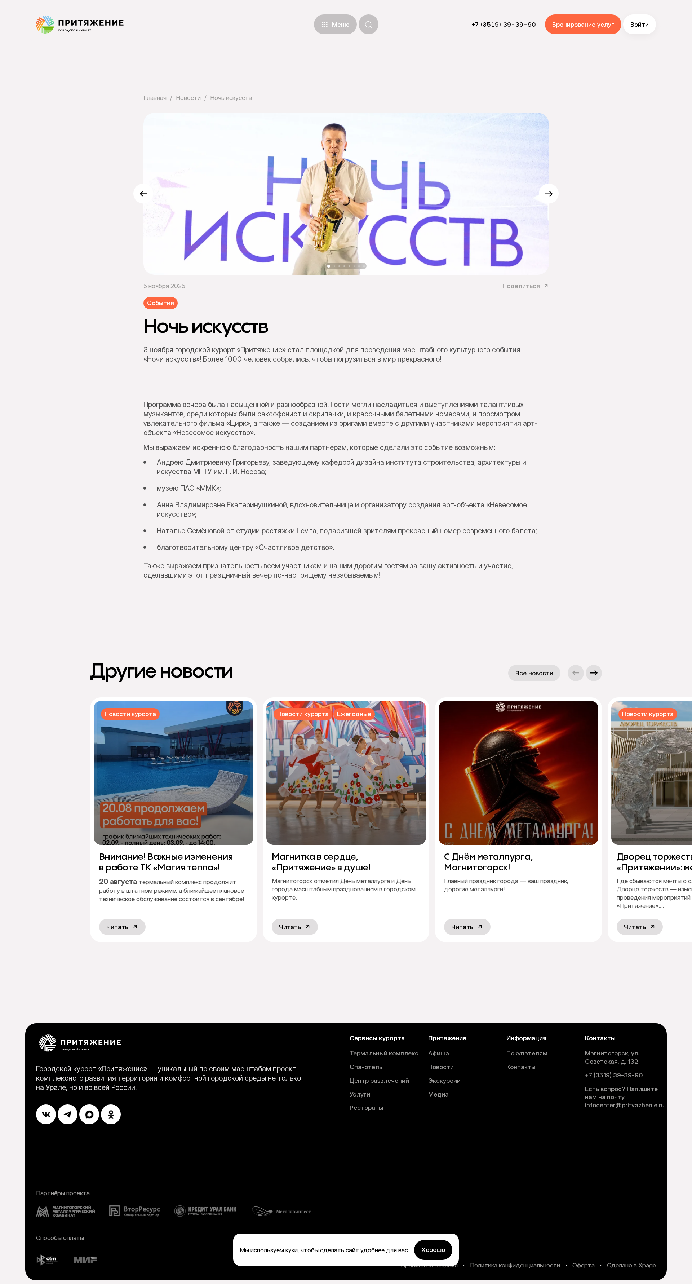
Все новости (534, 673)
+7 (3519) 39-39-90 (614, 1075)
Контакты (521, 1067)
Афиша (438, 1053)
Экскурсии (444, 1080)
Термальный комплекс (384, 1053)
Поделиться (521, 286)
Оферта (583, 1265)
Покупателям (526, 1053)
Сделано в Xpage (631, 1265)
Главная (155, 97)
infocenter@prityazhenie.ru (625, 1105)
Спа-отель (366, 1067)
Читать (117, 927)
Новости (188, 97)
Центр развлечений (379, 1080)
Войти (639, 24)
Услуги (360, 1094)
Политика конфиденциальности (515, 1265)
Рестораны (366, 1107)
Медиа (438, 1094)
